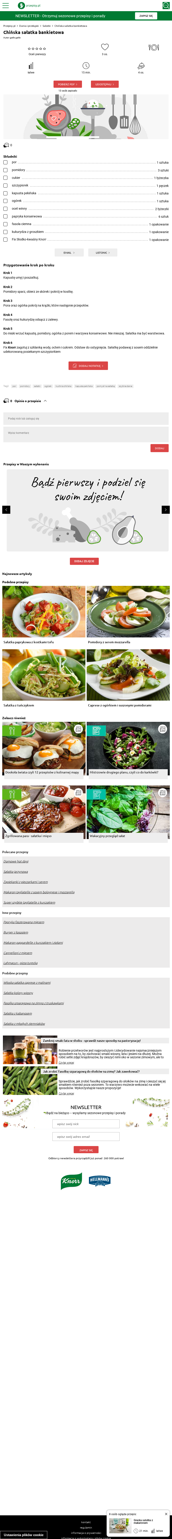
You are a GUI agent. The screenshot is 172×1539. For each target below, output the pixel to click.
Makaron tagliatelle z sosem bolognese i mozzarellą (38, 892)
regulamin (86, 1527)
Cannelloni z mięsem (17, 953)
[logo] (29, 5)
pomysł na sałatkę (106, 386)
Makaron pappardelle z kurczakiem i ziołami (33, 942)
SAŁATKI (37, 386)
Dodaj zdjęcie (84, 561)
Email (68, 252)
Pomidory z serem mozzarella (109, 642)
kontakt (86, 1522)
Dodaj (159, 448)
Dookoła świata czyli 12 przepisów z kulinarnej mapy (42, 772)
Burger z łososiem (15, 932)
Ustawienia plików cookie (23, 1535)
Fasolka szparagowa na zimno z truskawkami (33, 1003)
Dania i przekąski (29, 25)
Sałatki (47, 25)
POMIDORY (25, 386)
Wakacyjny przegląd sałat (107, 836)
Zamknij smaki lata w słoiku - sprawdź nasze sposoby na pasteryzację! (92, 1040)
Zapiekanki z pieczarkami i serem (25, 882)
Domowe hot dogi (15, 861)
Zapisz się (86, 1150)
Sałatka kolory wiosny (18, 993)
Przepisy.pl (9, 25)
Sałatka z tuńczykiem (19, 705)
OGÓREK (48, 386)
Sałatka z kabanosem (17, 1013)
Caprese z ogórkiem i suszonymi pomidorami (119, 705)
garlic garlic (15, 37)
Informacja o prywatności (86, 1533)
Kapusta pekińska (83, 386)
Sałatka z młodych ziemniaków (24, 1023)
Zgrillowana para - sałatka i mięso (28, 836)
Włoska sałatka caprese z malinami (26, 982)
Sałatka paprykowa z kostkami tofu (29, 642)
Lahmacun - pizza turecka (20, 963)
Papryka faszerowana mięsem (23, 922)
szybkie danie (125, 386)
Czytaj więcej (66, 1062)
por (14, 386)
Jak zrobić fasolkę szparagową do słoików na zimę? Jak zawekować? (91, 1071)
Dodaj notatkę (90, 366)
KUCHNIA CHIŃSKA (63, 386)
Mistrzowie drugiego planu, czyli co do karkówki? (124, 772)
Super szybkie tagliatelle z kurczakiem (29, 902)
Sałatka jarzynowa (15, 871)
